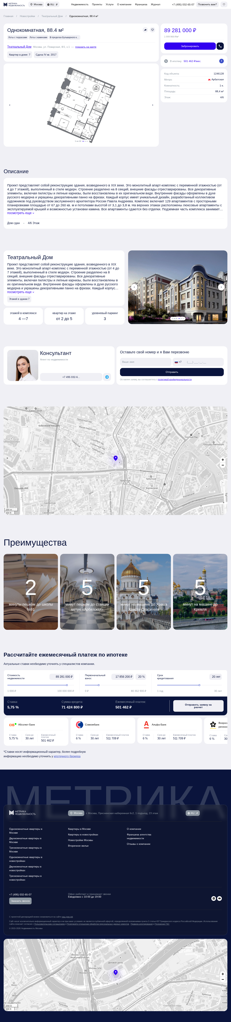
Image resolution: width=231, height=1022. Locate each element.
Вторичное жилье (78, 845)
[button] (116, 458)
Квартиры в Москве (79, 828)
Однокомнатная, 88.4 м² (83, 16)
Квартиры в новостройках (83, 834)
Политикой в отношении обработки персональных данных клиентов (98, 924)
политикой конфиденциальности (175, 379)
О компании (124, 4)
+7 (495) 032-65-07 (183, 4)
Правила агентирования (142, 924)
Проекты (97, 4)
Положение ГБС (162, 924)
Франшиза (141, 4)
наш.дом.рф (67, 917)
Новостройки (27, 16)
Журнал (155, 4)
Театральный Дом (52, 16)
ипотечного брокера (67, 756)
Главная (8, 16)
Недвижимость (79, 4)
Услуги (110, 4)
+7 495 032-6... (71, 377)
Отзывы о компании (138, 843)
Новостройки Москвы (80, 840)
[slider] (40, 685)
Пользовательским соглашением (49, 924)
